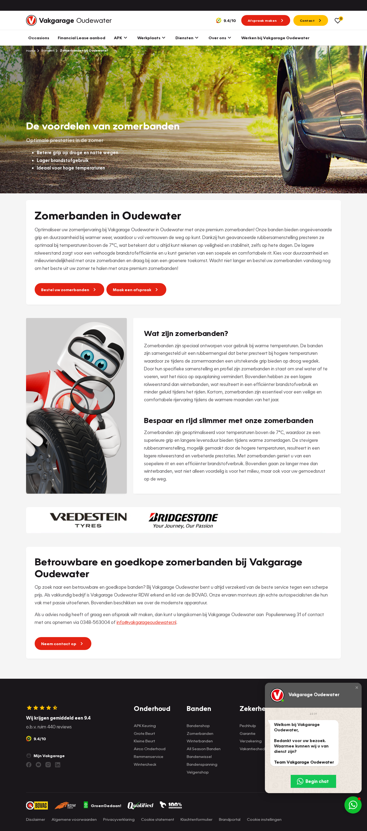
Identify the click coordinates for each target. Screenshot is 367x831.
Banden (47, 50)
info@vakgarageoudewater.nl (146, 622)
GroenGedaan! (106, 805)
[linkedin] (57, 764)
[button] (356, 687)
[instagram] (48, 764)
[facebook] (28, 764)
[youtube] (38, 764)
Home (31, 50)
